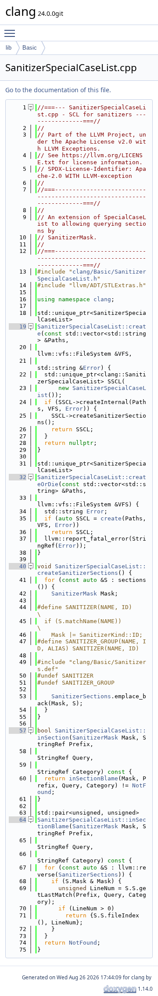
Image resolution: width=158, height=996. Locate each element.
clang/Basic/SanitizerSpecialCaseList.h (91, 275)
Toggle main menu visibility (11, 33)
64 (17, 819)
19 (17, 326)
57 (17, 730)
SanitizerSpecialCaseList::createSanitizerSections (91, 570)
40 (17, 566)
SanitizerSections (81, 696)
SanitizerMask (74, 593)
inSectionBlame (93, 778)
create (111, 518)
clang (102, 299)
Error (92, 367)
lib (8, 47)
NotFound (83, 942)
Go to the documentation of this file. (58, 90)
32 (17, 477)
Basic (29, 47)
